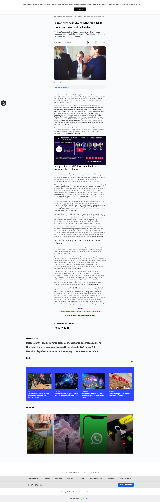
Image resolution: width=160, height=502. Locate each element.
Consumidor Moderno (60, 16)
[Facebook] (28, 485)
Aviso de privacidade (96, 479)
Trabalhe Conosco (125, 479)
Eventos (47, 479)
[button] (88, 42)
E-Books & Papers (34, 479)
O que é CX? (111, 479)
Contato (82, 479)
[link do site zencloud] (85, 498)
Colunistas (58, 479)
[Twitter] (36, 485)
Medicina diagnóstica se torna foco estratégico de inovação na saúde (62, 351)
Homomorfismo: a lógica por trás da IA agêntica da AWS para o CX (60, 347)
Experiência (70, 16)
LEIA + (132, 362)
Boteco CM (31, 391)
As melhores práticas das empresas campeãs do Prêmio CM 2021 (80, 312)
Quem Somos (70, 479)
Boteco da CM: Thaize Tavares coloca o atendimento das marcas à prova (63, 342)
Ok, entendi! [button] (80, 9)
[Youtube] (41, 485)
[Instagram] (32, 485)
